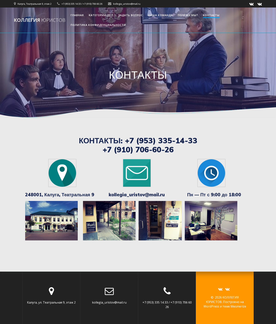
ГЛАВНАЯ (77, 15)
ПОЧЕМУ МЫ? (188, 15)
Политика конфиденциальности (98, 25)
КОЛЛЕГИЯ (39, 20)
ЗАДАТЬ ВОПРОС (130, 15)
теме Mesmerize (234, 306)
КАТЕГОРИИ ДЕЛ (101, 15)
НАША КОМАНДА (160, 15)
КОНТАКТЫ (211, 15)
